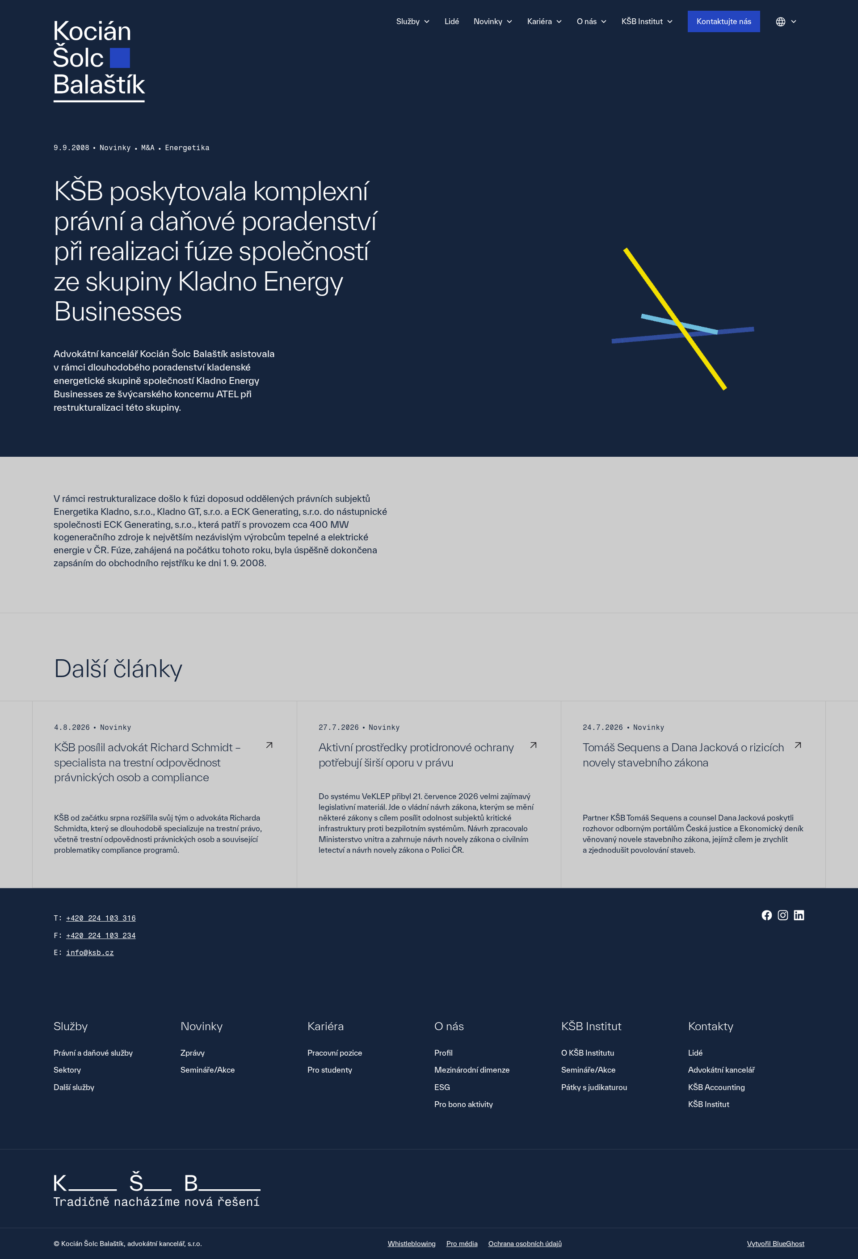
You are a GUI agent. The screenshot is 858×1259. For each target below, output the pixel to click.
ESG (442, 1087)
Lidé (452, 21)
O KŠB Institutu (587, 1052)
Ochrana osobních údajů (525, 1243)
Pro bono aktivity (463, 1104)
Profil (443, 1052)
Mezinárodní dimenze (472, 1069)
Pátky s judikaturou (594, 1087)
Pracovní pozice (334, 1052)
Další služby (74, 1087)
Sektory (67, 1069)
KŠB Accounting (716, 1087)
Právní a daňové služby (93, 1052)
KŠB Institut (708, 1104)
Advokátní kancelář (721, 1069)
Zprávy (193, 1052)
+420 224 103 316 (101, 918)
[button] (413, 21)
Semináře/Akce (208, 1069)
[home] (99, 61)
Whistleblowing (412, 1243)
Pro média (462, 1243)
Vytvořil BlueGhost (775, 1243)
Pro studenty (329, 1069)
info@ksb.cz (90, 952)
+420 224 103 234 (101, 935)
